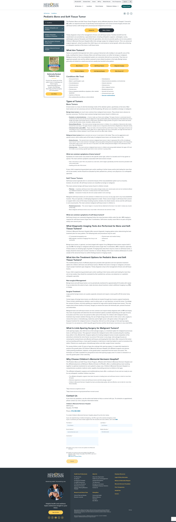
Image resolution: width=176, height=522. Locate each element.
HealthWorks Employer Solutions (100, 485)
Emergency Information (98, 484)
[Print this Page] (125, 13)
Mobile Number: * (104, 429)
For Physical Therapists (79, 480)
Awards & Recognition (98, 480)
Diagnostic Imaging (119, 66)
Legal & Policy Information (121, 477)
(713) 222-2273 (78, 1)
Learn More (54, 94)
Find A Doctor (99, 6)
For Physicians (77, 477)
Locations (89, 6)
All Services (78, 6)
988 (116, 419)
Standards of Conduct (79, 485)
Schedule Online (86, 1)
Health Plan (118, 490)
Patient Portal (126, 6)
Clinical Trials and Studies (80, 495)
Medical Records (106, 1)
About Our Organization (98, 477)
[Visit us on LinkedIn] (49, 517)
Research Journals (78, 497)
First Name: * (69, 422)
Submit (72, 461)
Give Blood (95, 500)
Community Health (97, 495)
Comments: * (69, 435)
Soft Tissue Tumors (99, 66)
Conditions (54, 13)
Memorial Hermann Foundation (122, 484)
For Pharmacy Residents (80, 484)
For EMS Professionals (79, 482)
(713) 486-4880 (75, 411)
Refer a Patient (106, 30)
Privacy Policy (78, 456)
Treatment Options (79, 71)
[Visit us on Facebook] (52, 517)
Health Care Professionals (80, 474)
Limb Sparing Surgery (99, 71)
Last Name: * (103, 422)
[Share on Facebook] (128, 13)
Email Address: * (70, 429)
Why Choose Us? (119, 71)
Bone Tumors (79, 66)
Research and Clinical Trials (81, 492)
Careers (117, 494)
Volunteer (95, 499)
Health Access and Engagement (100, 478)
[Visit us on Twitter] (59, 517)
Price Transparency (117, 1)
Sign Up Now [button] (55, 512)
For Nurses (76, 478)
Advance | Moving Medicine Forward (81, 488)
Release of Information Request (122, 480)
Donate (94, 1)
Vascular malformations (108, 95)
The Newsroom (96, 482)
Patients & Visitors (112, 6)
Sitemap (130, 509)
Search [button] (125, 1)
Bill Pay (99, 1)
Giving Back (96, 492)
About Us (95, 474)
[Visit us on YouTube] (56, 517)
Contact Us (91, 30)
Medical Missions (97, 497)
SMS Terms (71, 456)
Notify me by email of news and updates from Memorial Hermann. (81, 448)
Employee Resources (120, 474)
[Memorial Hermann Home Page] (50, 5)
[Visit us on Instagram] (62, 517)
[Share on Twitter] (131, 13)
